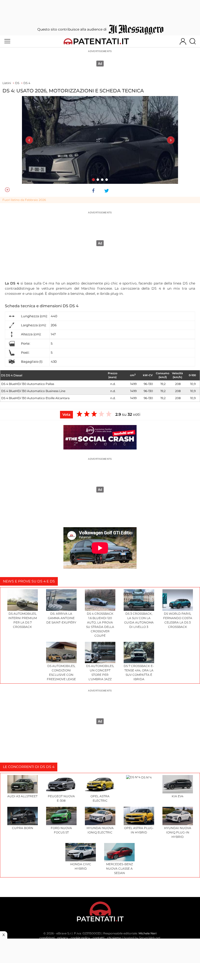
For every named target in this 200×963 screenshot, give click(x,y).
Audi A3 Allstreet (22, 796)
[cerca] (194, 41)
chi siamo (114, 938)
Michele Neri (148, 933)
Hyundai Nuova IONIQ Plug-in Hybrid (177, 832)
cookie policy (80, 938)
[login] (183, 41)
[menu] (7, 41)
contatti (98, 938)
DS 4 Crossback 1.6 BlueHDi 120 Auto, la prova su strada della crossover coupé (100, 624)
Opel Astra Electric (100, 798)
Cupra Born (22, 828)
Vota (66, 414)
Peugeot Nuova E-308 (61, 798)
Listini (6, 83)
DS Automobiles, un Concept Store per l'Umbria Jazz (100, 672)
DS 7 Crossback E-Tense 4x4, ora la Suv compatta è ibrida (139, 672)
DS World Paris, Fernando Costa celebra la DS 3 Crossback (177, 620)
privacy (62, 938)
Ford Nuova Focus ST (61, 830)
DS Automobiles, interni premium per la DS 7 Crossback (22, 620)
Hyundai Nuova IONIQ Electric (100, 830)
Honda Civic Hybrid (80, 866)
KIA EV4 (177, 796)
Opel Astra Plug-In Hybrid (139, 830)
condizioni (47, 938)
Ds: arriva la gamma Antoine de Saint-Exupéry (61, 618)
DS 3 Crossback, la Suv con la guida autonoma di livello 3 (139, 620)
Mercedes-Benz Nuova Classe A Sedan (119, 868)
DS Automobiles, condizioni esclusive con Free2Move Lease (61, 672)
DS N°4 (146, 777)
